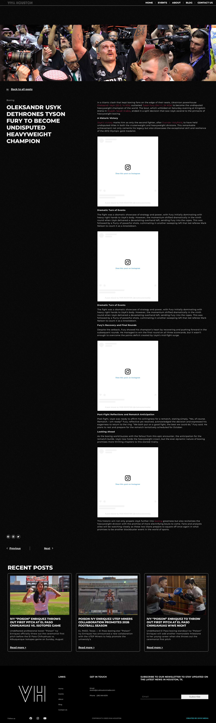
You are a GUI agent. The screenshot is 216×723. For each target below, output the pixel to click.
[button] (8, 537)
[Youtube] (45, 718)
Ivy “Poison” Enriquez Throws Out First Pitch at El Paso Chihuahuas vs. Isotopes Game (35, 622)
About (176, 2)
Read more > (18, 647)
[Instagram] (38, 718)
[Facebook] (30, 718)
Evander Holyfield (172, 122)
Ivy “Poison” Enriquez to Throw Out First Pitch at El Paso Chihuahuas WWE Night (173, 622)
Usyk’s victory (105, 122)
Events (162, 2)
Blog (189, 2)
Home (149, 2)
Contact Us (205, 2)
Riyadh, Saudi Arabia (119, 111)
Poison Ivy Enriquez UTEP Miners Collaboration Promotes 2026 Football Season (105, 622)
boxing (158, 521)
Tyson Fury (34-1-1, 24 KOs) (157, 105)
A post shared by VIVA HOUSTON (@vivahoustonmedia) (128, 203)
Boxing (10, 100)
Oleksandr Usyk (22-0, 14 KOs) (114, 105)
